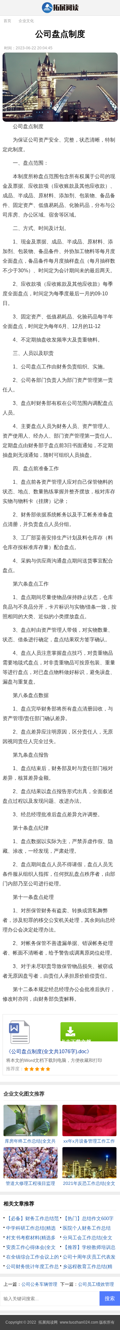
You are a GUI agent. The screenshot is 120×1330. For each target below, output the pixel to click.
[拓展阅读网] (60, 8)
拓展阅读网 (48, 1322)
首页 (7, 21)
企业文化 (26, 21)
